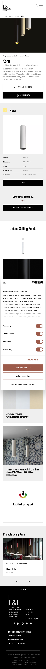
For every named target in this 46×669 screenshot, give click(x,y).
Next (29, 582)
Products (13, 16)
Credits (34, 664)
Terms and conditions (21, 664)
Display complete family (23, 208)
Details (23, 182)
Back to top (23, 590)
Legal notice (17, 660)
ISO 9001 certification (16, 643)
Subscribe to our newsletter (19, 632)
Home (5, 16)
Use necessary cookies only (23, 384)
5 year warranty (14, 636)
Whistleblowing (30, 662)
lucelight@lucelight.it (32, 619)
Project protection (15, 639)
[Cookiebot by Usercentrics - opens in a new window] (32, 282)
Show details (32, 360)
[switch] (39, 334)
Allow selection (23, 376)
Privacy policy (29, 660)
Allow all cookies (23, 368)
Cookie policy (17, 662)
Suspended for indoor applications (16, 56)
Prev (17, 582)
